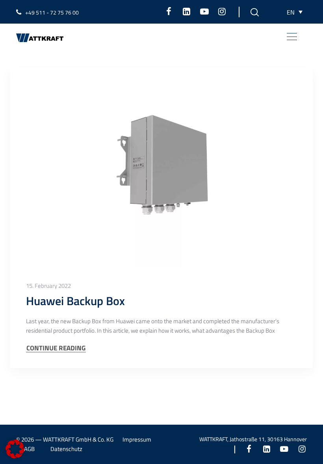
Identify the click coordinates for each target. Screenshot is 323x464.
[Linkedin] (186, 11)
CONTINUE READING (55, 348)
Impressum (137, 439)
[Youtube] (204, 11)
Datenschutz (66, 448)
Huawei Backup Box (75, 301)
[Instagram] (222, 11)
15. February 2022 (48, 286)
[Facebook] (169, 11)
